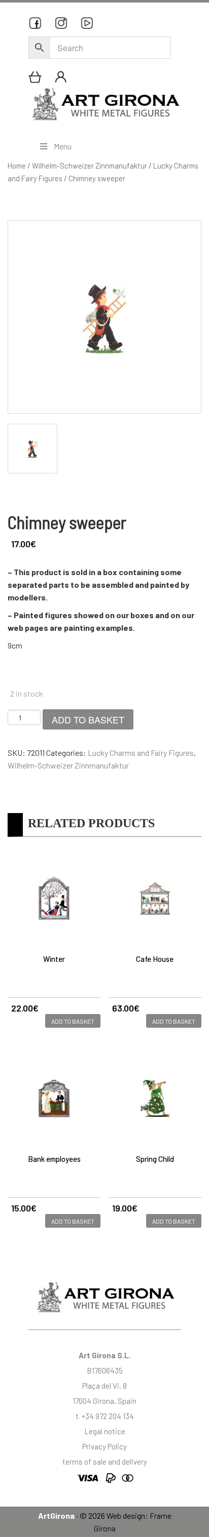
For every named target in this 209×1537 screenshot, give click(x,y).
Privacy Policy (104, 1446)
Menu (63, 146)
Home (17, 165)
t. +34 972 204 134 (105, 1416)
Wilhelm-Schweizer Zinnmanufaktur (89, 165)
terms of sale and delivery (104, 1461)
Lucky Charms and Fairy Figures (141, 752)
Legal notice (104, 1431)
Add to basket (88, 719)
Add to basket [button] (72, 1021)
